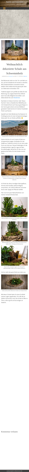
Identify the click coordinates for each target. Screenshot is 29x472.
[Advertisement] (14, 24)
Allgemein (25, 76)
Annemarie (11, 76)
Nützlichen (17, 98)
